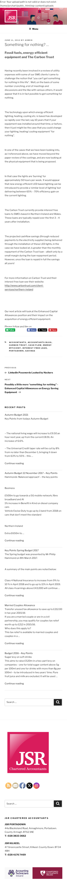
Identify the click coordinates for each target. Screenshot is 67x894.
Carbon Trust (18, 345)
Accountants (17, 342)
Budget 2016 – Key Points (19, 653)
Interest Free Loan (34, 348)
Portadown (16, 351)
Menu (35, 29)
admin (29, 40)
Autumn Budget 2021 (16, 414)
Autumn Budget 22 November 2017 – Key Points (31, 473)
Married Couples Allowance (20, 605)
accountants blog (40, 342)
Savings (30, 351)
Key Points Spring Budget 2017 (22, 550)
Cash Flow (35, 345)
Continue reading (14, 463)
